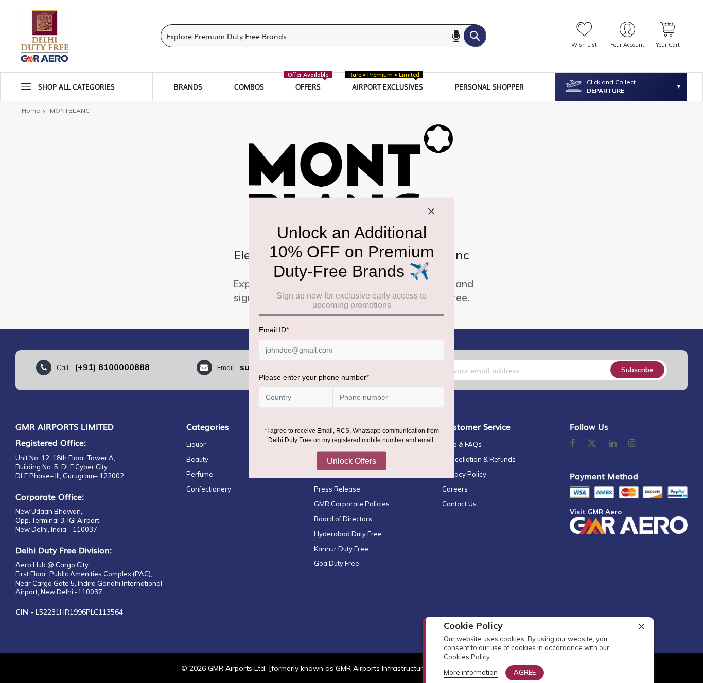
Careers (455, 489)
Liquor (196, 444)
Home (31, 110)
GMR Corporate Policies (352, 504)
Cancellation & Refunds (479, 459)
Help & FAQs (462, 444)
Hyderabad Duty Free (348, 534)
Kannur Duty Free (341, 549)
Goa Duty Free (336, 563)
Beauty (197, 459)
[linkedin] (613, 443)
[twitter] (591, 443)
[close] (641, 626)
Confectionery (208, 489)
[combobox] (323, 36)
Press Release (337, 489)
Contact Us (459, 504)
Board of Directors (343, 519)
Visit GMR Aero (596, 511)
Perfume (199, 474)
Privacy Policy (464, 474)
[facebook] (572, 443)
